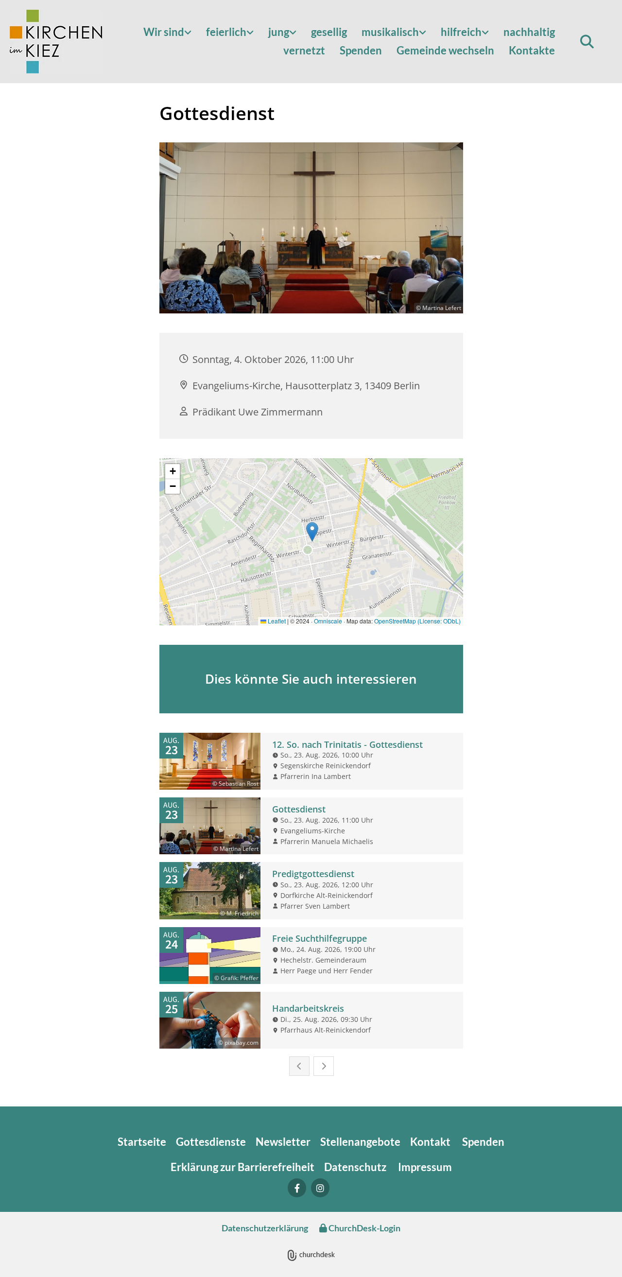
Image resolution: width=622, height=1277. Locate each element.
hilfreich (461, 31)
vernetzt (304, 50)
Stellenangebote (360, 1141)
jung (278, 31)
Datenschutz (356, 1166)
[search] (587, 42)
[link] (167, 32)
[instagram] (320, 1188)
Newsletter (283, 1141)
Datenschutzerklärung (265, 1228)
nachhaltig (529, 31)
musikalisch (390, 31)
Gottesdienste (211, 1141)
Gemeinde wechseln (445, 50)
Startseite (142, 1141)
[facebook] (297, 1188)
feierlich (226, 31)
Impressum (425, 1166)
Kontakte (532, 50)
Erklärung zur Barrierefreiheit (242, 1166)
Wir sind (163, 31)
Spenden (361, 50)
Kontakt (431, 1141)
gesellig (329, 31)
